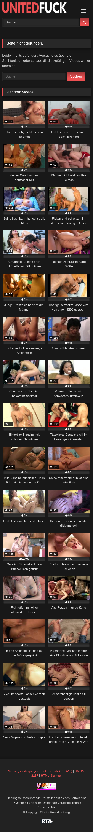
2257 (34, 775)
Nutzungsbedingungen (23, 771)
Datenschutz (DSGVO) (56, 771)
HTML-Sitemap (51, 775)
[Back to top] (79, 819)
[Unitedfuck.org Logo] (38, 8)
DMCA (79, 771)
